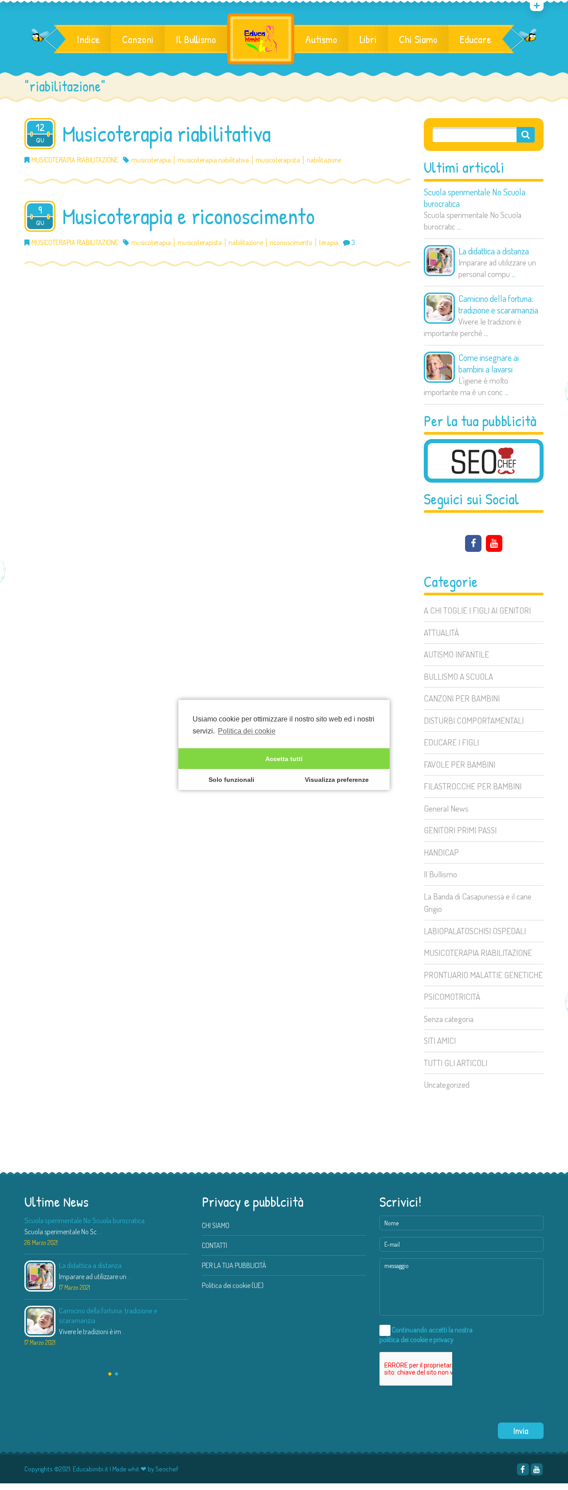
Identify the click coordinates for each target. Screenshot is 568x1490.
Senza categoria (448, 1018)
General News (446, 808)
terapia (329, 242)
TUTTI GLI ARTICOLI (455, 1062)
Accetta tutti (284, 758)
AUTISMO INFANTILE (456, 654)
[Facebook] (473, 543)
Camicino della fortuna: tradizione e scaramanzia (498, 304)
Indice (88, 39)
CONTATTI (214, 1245)
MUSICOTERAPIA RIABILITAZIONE (478, 952)
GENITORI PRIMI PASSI (460, 830)
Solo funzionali (231, 779)
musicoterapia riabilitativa (213, 160)
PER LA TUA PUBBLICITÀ (234, 1265)
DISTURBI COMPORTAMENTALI (474, 720)
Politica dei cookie (247, 731)
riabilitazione (324, 160)
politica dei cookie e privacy (416, 1339)
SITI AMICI (440, 1040)
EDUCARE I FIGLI (451, 742)
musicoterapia (151, 160)
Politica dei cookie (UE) (233, 1285)
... (459, 226)
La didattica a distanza (493, 251)
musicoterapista (278, 160)
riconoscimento (291, 242)
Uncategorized (446, 1084)
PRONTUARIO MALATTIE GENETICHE (483, 974)
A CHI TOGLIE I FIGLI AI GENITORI (477, 610)
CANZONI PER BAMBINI (462, 698)
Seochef (166, 1469)
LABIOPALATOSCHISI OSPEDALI (475, 930)
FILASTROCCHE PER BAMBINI (472, 786)
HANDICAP (441, 852)
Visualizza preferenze (337, 779)
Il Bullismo (196, 39)
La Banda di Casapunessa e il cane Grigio (478, 903)
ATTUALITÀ (441, 632)
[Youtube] (494, 543)
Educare (475, 39)
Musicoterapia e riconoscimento (188, 216)
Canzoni (138, 39)
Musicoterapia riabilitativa (166, 134)
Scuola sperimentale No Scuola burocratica (474, 197)
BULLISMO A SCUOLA (458, 676)
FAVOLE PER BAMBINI (459, 764)
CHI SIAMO (215, 1225)
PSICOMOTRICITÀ (452, 996)
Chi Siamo (418, 39)
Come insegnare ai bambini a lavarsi (488, 363)
